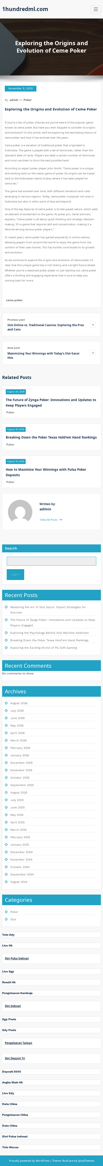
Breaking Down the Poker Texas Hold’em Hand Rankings (51, 437)
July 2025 (17, 800)
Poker (27, 100)
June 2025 (17, 807)
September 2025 (22, 785)
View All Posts (49, 519)
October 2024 (19, 867)
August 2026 (18, 703)
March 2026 (18, 740)
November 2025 (21, 770)
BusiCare (68, 1160)
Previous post (16, 319)
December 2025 (21, 762)
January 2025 (19, 844)
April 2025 (17, 822)
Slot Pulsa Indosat (17, 958)
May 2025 (16, 815)
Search (11, 548)
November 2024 (21, 859)
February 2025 (20, 837)
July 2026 (17, 710)
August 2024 (18, 882)
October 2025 (19, 777)
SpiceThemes (85, 1160)
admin (14, 100)
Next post (13, 347)
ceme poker (14, 300)
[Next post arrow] (92, 352)
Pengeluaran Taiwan (18, 1043)
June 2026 (17, 718)
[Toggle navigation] (96, 9)
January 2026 (19, 755)
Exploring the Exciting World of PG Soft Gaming (43, 647)
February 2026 (20, 748)
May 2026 (16, 725)
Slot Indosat (13, 1006)
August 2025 (18, 792)
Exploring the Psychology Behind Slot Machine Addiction (49, 633)
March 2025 (18, 829)
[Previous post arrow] (92, 324)
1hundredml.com (25, 9)
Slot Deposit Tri (15, 1058)
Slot (13, 919)
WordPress (42, 1160)
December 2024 (21, 852)
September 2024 (22, 874)
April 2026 (17, 733)
